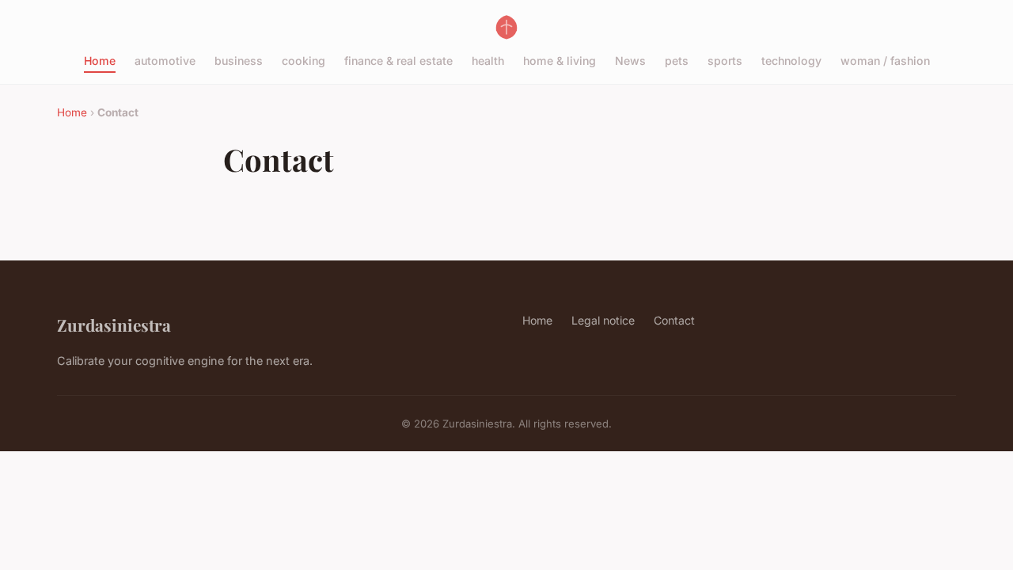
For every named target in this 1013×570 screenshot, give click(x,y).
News (630, 60)
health (488, 60)
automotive (165, 60)
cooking (303, 60)
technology (791, 60)
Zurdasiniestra (114, 325)
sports (725, 60)
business (238, 60)
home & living (559, 60)
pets (677, 60)
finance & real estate (398, 60)
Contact (674, 320)
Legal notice (603, 320)
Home (100, 60)
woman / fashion (885, 60)
